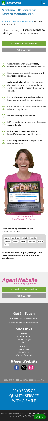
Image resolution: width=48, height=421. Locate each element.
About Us (24, 346)
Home (24, 333)
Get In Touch (24, 313)
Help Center (24, 352)
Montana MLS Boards (23, 21)
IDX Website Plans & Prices (24, 43)
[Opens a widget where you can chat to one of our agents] (39, 417)
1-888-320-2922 (32, 318)
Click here (13, 318)
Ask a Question (24, 50)
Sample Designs (24, 339)
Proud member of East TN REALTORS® (28, 415)
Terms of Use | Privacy (29, 413)
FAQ (24, 342)
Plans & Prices (24, 336)
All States (6, 21)
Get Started (24, 349)
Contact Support (24, 355)
